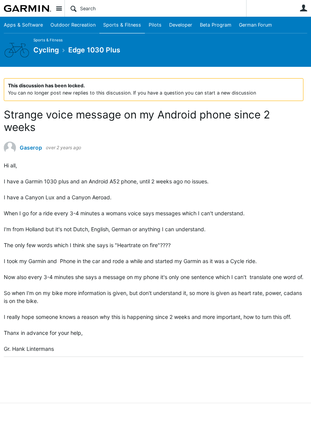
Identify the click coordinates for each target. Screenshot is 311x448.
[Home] (27, 8)
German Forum (255, 25)
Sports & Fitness (122, 25)
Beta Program (215, 25)
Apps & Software (23, 25)
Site (58, 8)
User (303, 8)
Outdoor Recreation (73, 25)
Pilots (155, 25)
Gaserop (31, 148)
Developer (180, 25)
